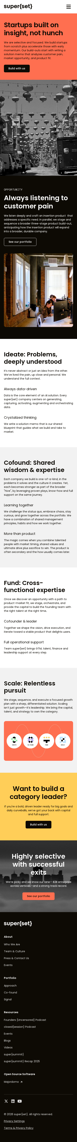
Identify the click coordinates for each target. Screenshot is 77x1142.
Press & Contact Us (16, 958)
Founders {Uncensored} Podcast (25, 1020)
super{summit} (14, 1054)
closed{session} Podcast (20, 1027)
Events (8, 965)
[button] (68, 6)
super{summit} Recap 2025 (22, 1061)
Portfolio (10, 978)
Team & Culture (14, 951)
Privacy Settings (14, 1121)
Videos (8, 1047)
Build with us (16, 68)
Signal (8, 999)
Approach (10, 985)
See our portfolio (20, 242)
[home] (18, 6)
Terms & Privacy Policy (18, 1128)
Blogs (7, 1040)
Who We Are (12, 944)
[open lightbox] (38, 741)
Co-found (10, 992)
